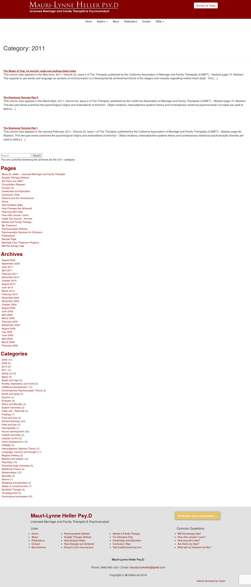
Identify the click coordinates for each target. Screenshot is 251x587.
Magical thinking (10, 455)
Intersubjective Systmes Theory (19, 448)
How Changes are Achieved (79, 543)
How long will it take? (189, 540)
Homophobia (9, 428)
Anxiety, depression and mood (18, 383)
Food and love (9, 417)
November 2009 (10, 301)
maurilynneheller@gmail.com (147, 567)
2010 (4, 366)
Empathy (6, 400)
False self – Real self (13, 411)
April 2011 (7, 270)
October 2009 (9, 304)
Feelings (6, 414)
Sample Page (9, 239)
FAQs (159, 21)
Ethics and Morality (12, 404)
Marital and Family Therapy (16, 222)
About (116, 21)
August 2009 (8, 308)
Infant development (12, 441)
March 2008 (8, 342)
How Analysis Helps (12, 205)
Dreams (6, 397)
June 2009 (7, 311)
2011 (4, 370)
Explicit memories (11, 407)
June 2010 (7, 287)
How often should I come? (192, 537)
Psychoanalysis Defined (14, 228)
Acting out (7, 373)
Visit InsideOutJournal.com (127, 547)
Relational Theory (11, 469)
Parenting (7, 462)
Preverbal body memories (16, 465)
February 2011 (10, 273)
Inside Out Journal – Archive (17, 218)
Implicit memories (11, 434)
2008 (4, 359)
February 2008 (10, 345)
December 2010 (10, 277)
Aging (5, 376)
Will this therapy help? (189, 533)
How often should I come (15, 215)
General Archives (11, 421)
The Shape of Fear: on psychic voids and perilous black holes (39, 71)
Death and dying (10, 393)
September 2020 (11, 263)
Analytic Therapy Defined (15, 177)
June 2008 (7, 335)
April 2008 (7, 338)
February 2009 (10, 321)
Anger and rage (10, 380)
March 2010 (8, 290)
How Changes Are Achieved (17, 208)
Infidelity (6, 445)
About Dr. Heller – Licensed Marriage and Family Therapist (33, 174)
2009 (4, 363)
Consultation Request (13, 184)
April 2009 (7, 314)
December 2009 (10, 297)
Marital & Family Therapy (126, 533)
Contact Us (8, 187)
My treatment (39, 547)
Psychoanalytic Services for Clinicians (22, 232)
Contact (146, 21)
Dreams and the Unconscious (18, 198)
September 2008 (11, 325)
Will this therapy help (13, 246)
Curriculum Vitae (11, 194)
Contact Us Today (205, 5)
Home (88, 21)
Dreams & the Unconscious (78, 547)
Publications (130, 21)
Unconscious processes (14, 496)
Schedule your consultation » (197, 515)
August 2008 (8, 328)
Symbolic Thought (11, 489)
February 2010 (10, 294)
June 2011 (7, 267)
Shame (5, 479)
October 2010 (9, 280)
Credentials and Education (16, 191)
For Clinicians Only (123, 537)
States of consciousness (15, 486)
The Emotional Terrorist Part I (20, 128)
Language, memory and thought (19, 452)
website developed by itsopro (211, 580)
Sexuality (6, 475)
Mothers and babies (12, 458)
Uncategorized (9, 493)
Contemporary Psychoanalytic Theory (22, 390)
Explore (101, 21)
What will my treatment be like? (194, 547)
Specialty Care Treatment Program (20, 242)
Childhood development (14, 387)
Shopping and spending (14, 482)
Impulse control (10, 438)
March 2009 (8, 318)
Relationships (9, 472)
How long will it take (12, 211)
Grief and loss (9, 424)
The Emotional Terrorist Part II (20, 97)
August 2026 (8, 260)
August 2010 (8, 284)
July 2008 (7, 331)
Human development (13, 431)
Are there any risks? (12, 181)
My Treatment (9, 225)
